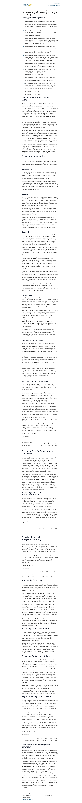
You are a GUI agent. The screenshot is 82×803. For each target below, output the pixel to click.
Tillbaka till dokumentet (54, 5)
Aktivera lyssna (57, 3)
